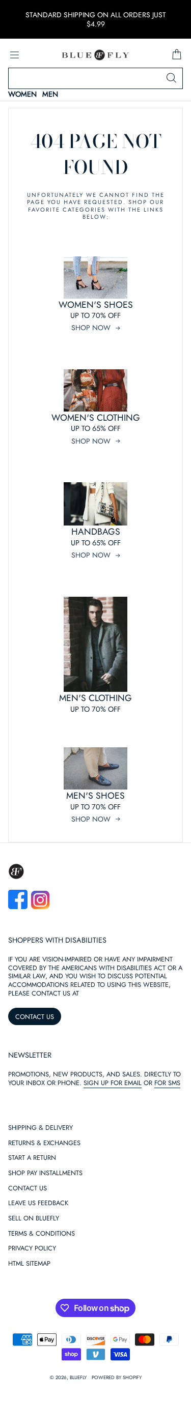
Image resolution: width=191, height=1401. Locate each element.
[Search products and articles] (171, 78)
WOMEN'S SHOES (96, 304)
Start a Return (32, 1158)
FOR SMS (167, 1083)
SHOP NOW (91, 328)
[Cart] (177, 55)
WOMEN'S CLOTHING (95, 417)
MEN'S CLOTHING (95, 698)
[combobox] (95, 78)
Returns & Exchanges (44, 1143)
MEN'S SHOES (95, 795)
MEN (50, 94)
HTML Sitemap (29, 1264)
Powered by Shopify (117, 1377)
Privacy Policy (32, 1248)
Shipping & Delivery (40, 1128)
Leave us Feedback (38, 1203)
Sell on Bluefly (33, 1218)
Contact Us (27, 1188)
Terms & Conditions (41, 1234)
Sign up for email (113, 1083)
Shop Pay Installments (45, 1173)
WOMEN (22, 94)
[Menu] (14, 55)
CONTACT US (34, 1016)
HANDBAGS (95, 531)
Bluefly (78, 1377)
